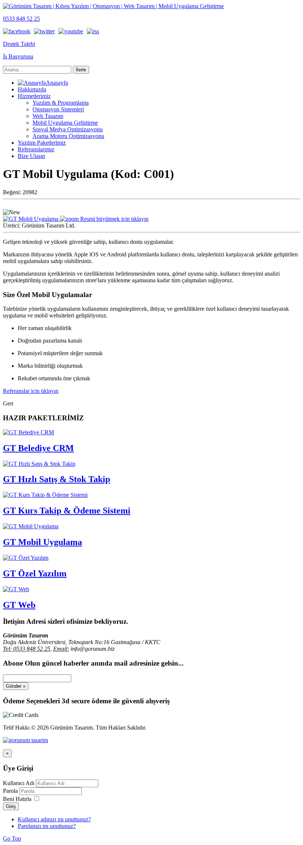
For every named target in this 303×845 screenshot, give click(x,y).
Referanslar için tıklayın (30, 391)
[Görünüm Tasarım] (25, 740)
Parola (11, 791)
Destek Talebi (19, 44)
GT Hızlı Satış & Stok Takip (56, 479)
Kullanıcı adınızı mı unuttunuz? (54, 819)
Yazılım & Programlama (61, 103)
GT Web (19, 605)
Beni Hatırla (17, 799)
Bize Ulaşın (31, 156)
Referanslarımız (36, 149)
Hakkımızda (32, 89)
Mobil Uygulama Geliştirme (65, 122)
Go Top (12, 838)
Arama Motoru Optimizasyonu (68, 136)
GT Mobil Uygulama (42, 542)
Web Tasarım (48, 116)
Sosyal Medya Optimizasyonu (68, 129)
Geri (8, 403)
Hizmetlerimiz (34, 96)
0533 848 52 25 (21, 19)
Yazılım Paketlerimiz (42, 142)
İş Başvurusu (18, 56)
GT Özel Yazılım (35, 573)
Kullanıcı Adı (18, 783)
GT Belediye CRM (38, 448)
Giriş (11, 806)
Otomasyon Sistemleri (58, 109)
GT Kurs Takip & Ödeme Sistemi (66, 510)
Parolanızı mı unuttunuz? (47, 826)
